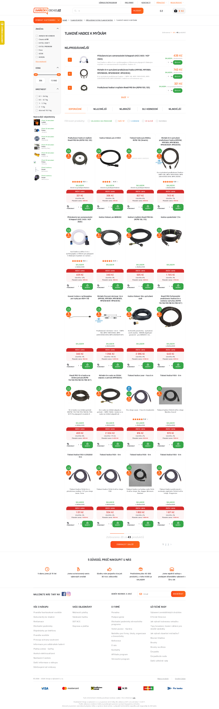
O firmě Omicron (158, 617)
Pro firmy (129, 3)
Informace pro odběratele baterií (49, 644)
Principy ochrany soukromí (46, 640)
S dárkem (135, 121)
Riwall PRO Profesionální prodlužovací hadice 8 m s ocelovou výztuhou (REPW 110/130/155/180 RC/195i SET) (170, 299)
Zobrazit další (125, 544)
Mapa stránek (163, 679)
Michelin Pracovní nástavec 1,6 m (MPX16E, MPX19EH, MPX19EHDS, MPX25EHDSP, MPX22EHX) (110, 298)
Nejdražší (125, 109)
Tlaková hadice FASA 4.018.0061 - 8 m (80, 455)
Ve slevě (149, 121)
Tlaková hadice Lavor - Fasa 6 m (140, 375)
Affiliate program (119, 654)
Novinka (163, 121)
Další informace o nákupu (45, 662)
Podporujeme (117, 617)
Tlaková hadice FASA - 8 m (170, 375)
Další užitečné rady (159, 661)
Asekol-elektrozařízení (44, 653)
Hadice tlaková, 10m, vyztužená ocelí (140, 297)
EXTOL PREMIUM (45, 46)
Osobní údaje (180, 679)
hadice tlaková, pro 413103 (110, 138)
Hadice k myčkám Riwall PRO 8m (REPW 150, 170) (140, 218)
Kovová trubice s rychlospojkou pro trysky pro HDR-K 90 (80, 297)
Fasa (40, 50)
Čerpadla (154, 651)
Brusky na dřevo (158, 647)
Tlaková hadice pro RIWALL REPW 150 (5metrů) (140, 139)
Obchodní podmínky (42, 626)
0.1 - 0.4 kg (43, 96)
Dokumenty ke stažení (43, 617)
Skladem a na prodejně (101, 121)
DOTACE (76, 621)
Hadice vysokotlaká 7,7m (170, 217)
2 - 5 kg (42, 107)
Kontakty (146, 3)
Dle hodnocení (150, 109)
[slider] (35, 74)
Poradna (115, 612)
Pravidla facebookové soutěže (47, 612)
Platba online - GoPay (43, 649)
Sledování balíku (80, 617)
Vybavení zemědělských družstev (165, 612)
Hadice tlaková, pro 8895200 (110, 217)
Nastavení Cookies (42, 658)
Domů (65, 20)
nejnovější (175, 109)
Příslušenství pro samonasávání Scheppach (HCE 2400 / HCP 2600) (79, 219)
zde (134, 698)
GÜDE (41, 54)
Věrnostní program (108, 3)
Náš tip (121, 121)
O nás (114, 645)
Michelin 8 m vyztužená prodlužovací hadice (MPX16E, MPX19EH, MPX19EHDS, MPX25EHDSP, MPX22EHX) (170, 141)
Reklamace (38, 621)
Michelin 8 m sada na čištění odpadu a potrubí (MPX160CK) (110, 376)
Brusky (153, 642)
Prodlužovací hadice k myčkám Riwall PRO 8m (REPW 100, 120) (80, 139)
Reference (116, 641)
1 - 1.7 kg (42, 103)
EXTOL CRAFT (44, 43)
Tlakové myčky (76, 20)
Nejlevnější (100, 109)
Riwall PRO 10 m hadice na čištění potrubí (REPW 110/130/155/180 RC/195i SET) (79, 377)
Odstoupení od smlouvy (44, 667)
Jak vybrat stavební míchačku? (164, 633)
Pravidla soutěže (41, 635)
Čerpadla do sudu (158, 656)
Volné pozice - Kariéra (121, 629)
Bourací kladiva (157, 638)
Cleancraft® (43, 39)
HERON (41, 57)
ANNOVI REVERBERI (47, 36)
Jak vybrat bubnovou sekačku (164, 621)
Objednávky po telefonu (44, 630)
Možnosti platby (80, 612)
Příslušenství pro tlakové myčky (99, 20)
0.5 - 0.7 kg (43, 100)
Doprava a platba (80, 626)
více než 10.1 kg (45, 110)
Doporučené (75, 109)
